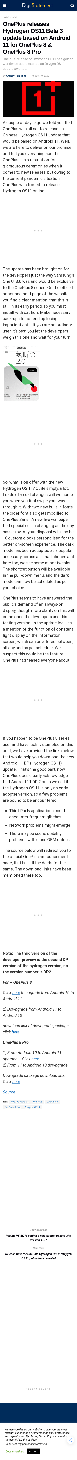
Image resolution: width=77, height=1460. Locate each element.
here (16, 992)
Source (9, 1092)
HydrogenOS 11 (20, 1101)
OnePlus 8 (52, 1101)
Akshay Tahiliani (16, 75)
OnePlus (37, 1101)
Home (6, 17)
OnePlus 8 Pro (13, 1107)
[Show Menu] (4, 5)
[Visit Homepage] (38, 5)
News (14, 17)
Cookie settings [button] (15, 1451)
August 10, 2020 (40, 75)
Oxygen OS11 (32, 1107)
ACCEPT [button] (33, 1451)
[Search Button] (72, 5)
